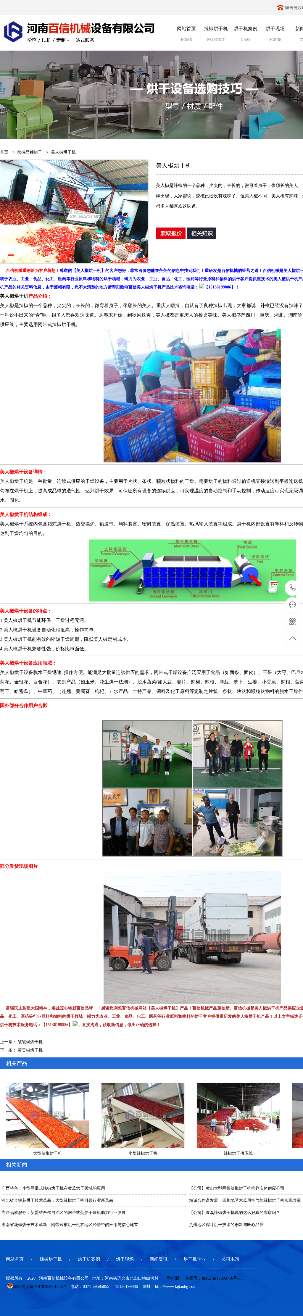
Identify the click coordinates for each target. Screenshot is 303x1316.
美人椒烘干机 (14, 296)
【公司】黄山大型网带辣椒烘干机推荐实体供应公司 (236, 1188)
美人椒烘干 (12, 523)
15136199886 (293, 588)
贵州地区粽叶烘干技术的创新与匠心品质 (226, 1225)
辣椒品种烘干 (29, 152)
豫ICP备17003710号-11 (222, 1278)
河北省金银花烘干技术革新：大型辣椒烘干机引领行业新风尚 (57, 1200)
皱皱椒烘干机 (30, 1042)
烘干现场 (125, 1259)
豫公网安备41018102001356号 (40, 1286)
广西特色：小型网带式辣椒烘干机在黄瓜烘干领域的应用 (53, 1188)
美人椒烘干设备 (16, 672)
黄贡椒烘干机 (30, 1050)
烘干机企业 (194, 1259)
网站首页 (15, 1259)
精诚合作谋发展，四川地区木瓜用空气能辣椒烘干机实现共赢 (245, 1200)
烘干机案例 (89, 1259)
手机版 (173, 1278)
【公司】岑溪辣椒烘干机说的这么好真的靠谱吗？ (234, 1212)
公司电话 (230, 1259)
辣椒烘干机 (51, 1259)
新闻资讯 (158, 1259)
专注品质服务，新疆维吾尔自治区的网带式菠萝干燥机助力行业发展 (63, 1212)
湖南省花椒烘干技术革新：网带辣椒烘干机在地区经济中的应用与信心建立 (69, 1225)
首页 (4, 152)
